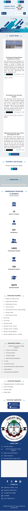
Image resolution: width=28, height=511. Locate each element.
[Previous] (25, 28)
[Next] (26, 28)
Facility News (9, 74)
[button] (7, 2)
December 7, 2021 (20, 74)
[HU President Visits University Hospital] (14, 85)
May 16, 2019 (21, 150)
